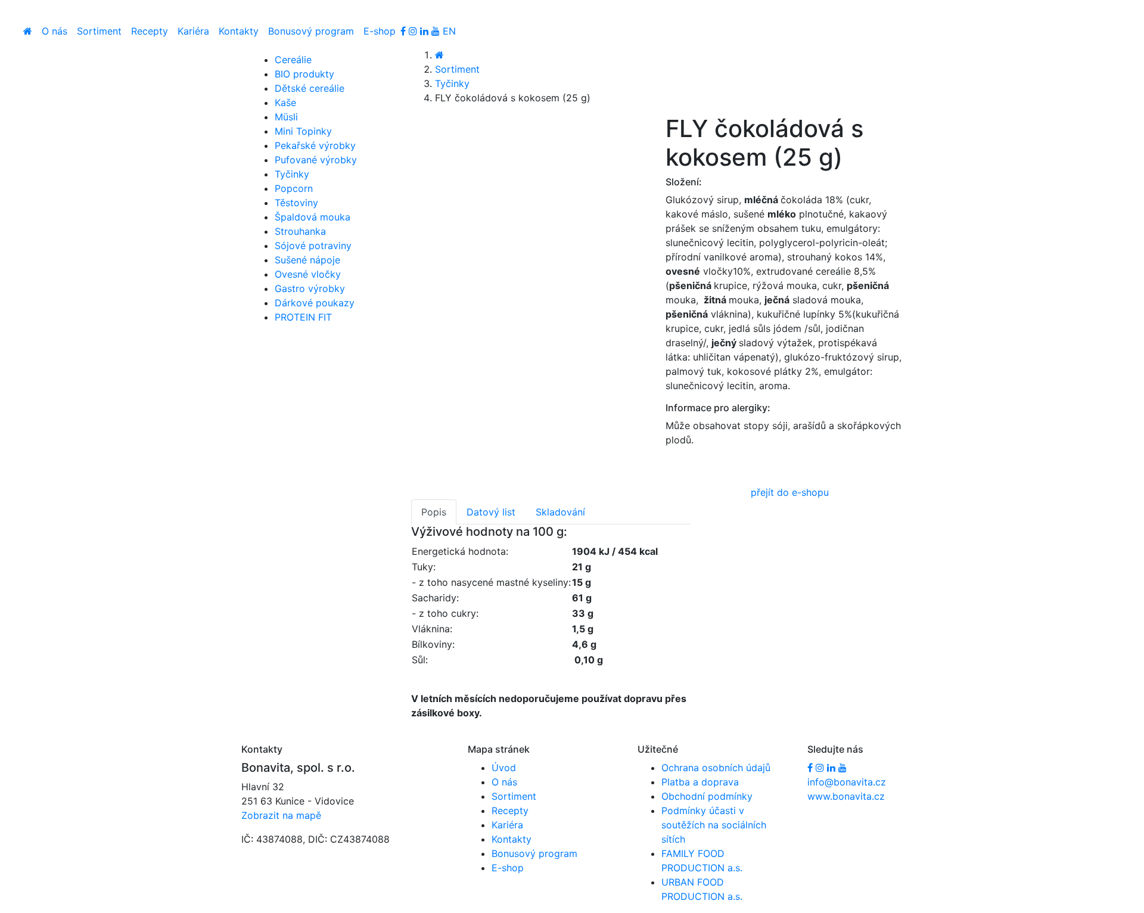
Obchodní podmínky (707, 796)
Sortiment (99, 31)
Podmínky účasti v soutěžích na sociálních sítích (713, 825)
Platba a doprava (700, 782)
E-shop (379, 31)
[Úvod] (27, 31)
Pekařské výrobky (315, 145)
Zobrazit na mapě (281, 815)
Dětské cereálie (309, 88)
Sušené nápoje (307, 260)
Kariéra (193, 31)
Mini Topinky (303, 131)
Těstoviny (296, 203)
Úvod (504, 768)
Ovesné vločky (308, 274)
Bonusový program (311, 31)
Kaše (285, 102)
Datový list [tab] (491, 512)
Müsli (286, 117)
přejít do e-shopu (790, 492)
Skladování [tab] (560, 512)
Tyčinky (452, 83)
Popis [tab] (433, 512)
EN (449, 31)
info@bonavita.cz (846, 782)
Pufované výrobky (316, 160)
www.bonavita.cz (846, 796)
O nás (54, 31)
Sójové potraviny (313, 245)
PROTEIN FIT (303, 317)
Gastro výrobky (310, 288)
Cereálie (293, 60)
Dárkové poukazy (315, 303)
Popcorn (294, 188)
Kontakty (239, 31)
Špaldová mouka (312, 217)
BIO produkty (304, 74)
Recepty (149, 31)
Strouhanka (300, 231)
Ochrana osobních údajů (715, 768)
